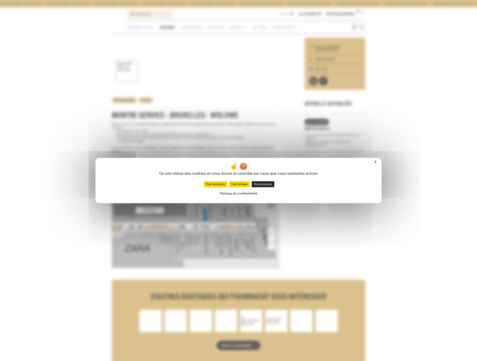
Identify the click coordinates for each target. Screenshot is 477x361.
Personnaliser (263, 184)
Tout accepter (215, 184)
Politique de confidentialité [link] (238, 193)
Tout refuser (239, 184)
